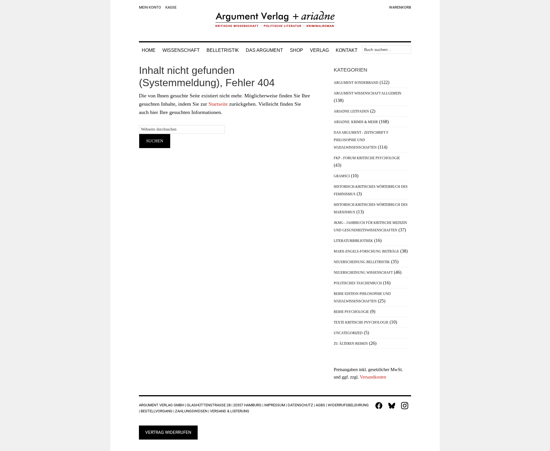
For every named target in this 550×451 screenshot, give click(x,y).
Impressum (274, 405)
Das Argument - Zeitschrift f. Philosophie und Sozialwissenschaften (361, 140)
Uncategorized (348, 333)
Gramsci (342, 176)
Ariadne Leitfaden (351, 111)
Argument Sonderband (356, 83)
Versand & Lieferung (229, 411)
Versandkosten (373, 377)
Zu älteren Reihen (351, 344)
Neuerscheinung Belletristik (362, 262)
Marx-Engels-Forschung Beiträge (366, 251)
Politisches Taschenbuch (358, 283)
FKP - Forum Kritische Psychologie (367, 158)
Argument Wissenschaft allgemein (367, 93)
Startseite (218, 104)
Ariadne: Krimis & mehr (356, 122)
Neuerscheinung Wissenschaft (363, 273)
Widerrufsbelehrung (348, 405)
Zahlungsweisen (191, 411)
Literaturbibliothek (353, 241)
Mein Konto (150, 7)
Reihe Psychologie (351, 312)
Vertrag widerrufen (168, 432)
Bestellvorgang (156, 411)
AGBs (320, 405)
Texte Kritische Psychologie (361, 322)
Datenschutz (300, 405)
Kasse (170, 7)
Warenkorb (400, 7)
